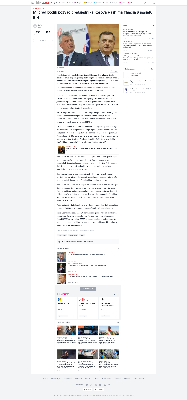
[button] (114, 294)
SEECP (82, 235)
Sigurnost (127, 378)
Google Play (100, 389)
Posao (123, 3)
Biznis (63, 3)
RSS (109, 385)
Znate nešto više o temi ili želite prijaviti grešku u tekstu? (75, 230)
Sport (71, 3)
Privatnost (117, 378)
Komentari (78, 378)
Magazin (79, 3)
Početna (45, 378)
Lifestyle (89, 3)
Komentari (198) (88, 289)
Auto (106, 3)
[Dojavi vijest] (149, 2)
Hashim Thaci (73, 235)
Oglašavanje (106, 378)
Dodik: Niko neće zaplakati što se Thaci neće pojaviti (86, 255)
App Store (88, 389)
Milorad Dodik (62, 235)
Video (131, 3)
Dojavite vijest (56, 378)
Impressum (68, 378)
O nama (96, 378)
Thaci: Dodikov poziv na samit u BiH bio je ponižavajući (87, 265)
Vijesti (55, 3)
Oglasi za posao (139, 378)
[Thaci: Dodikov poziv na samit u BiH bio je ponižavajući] (61, 268)
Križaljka (115, 3)
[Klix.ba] (42, 2)
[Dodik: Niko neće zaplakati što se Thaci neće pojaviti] (61, 257)
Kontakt (88, 378)
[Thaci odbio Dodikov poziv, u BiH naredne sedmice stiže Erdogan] (61, 279)
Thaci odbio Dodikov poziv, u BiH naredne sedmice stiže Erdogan (90, 276)
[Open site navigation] (32, 3)
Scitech (98, 3)
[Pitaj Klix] (144, 2)
